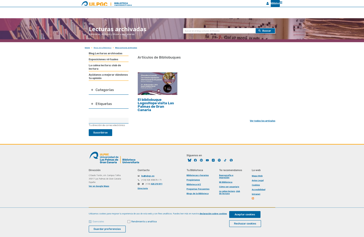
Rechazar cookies (245, 223)
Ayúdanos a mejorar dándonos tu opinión (108, 76)
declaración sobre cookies (213, 213)
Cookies (256, 185)
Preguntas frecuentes (198, 189)
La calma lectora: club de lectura (105, 67)
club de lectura (229, 192)
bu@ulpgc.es (147, 175)
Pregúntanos (193, 179)
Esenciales (98, 221)
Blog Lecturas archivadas (126, 48)
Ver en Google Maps (99, 186)
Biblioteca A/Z (194, 184)
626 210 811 (156, 183)
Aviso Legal (258, 180)
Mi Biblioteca (225, 182)
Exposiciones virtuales (103, 59)
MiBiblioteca (274, 3)
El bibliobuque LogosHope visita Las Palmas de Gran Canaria (156, 105)
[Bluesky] (189, 160)
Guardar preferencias (107, 229)
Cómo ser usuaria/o (229, 186)
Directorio (143, 188)
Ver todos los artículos (262, 120)
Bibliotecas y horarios (198, 175)
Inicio (87, 48)
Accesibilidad (258, 189)
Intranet (256, 194)
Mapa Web (257, 175)
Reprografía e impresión (226, 176)
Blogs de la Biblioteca (102, 48)
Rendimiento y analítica (144, 221)
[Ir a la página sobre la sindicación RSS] (253, 198)
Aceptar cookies (245, 214)
